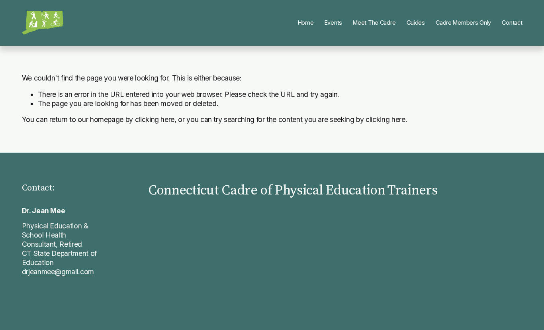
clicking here (154, 119)
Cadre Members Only (463, 22)
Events (333, 22)
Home (306, 22)
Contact (512, 22)
